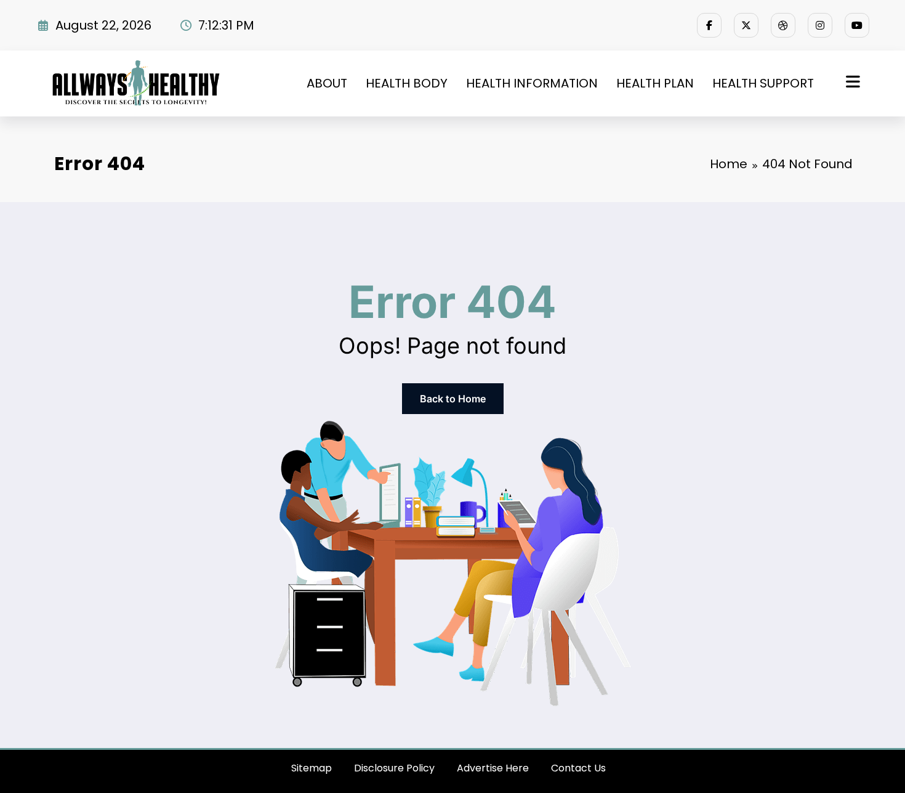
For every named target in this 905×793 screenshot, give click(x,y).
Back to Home (453, 398)
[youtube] (857, 25)
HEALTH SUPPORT (763, 83)
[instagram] (820, 25)
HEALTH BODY (407, 83)
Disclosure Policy (394, 768)
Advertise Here (493, 768)
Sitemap (311, 768)
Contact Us (578, 768)
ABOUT (327, 83)
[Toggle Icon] (851, 83)
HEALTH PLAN (655, 83)
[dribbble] (783, 25)
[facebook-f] (709, 25)
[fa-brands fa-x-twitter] (746, 25)
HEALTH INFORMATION (532, 83)
